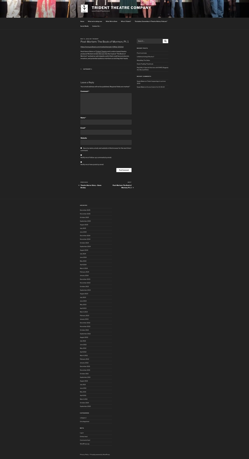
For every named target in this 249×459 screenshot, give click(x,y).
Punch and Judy (142, 53)
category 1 (87, 69)
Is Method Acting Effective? (145, 56)
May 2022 (83, 348)
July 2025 (83, 228)
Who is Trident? (126, 21)
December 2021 (85, 366)
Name (83, 118)
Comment (85, 91)
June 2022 (83, 344)
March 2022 (84, 355)
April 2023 (83, 308)
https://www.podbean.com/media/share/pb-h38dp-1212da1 (102, 47)
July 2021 (83, 384)
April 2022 (83, 352)
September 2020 (85, 406)
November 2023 (85, 283)
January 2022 (84, 363)
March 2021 (84, 399)
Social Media (84, 26)
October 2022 (84, 330)
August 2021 (84, 381)
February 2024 (84, 272)
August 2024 (84, 250)
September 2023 (85, 290)
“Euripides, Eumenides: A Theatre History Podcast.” (151, 21)
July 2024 (83, 254)
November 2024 (85, 239)
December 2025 (85, 210)
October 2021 (84, 373)
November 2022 (85, 326)
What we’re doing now (95, 21)
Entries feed (83, 436)
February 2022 (84, 359)
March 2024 (84, 268)
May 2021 (83, 392)
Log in (82, 433)
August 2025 (84, 224)
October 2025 (84, 217)
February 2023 (84, 315)
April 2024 (83, 264)
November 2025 (85, 214)
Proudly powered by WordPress (100, 454)
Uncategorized (84, 421)
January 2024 (84, 275)
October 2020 (84, 403)
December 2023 (85, 279)
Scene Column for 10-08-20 (156, 87)
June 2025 (83, 232)
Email (83, 128)
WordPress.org (84, 444)
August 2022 (84, 337)
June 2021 (83, 388)
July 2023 (83, 297)
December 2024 (85, 235)
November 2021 (85, 370)
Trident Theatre (101, 51)
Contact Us (96, 26)
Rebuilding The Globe (143, 60)
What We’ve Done (111, 21)
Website (84, 138)
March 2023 (84, 312)
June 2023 (83, 301)
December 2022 (85, 323)
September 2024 (85, 246)
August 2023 (84, 293)
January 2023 (84, 319)
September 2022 (85, 334)
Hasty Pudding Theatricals (145, 64)
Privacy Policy (84, 454)
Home (82, 21)
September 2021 (85, 377)
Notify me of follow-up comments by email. (96, 157)
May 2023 (83, 304)
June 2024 (83, 257)
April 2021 (83, 395)
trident (95, 39)
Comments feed (85, 440)
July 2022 (83, 341)
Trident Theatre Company (121, 8)
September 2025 (85, 221)
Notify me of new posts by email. (92, 164)
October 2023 (84, 286)
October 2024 (84, 243)
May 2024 (83, 261)
